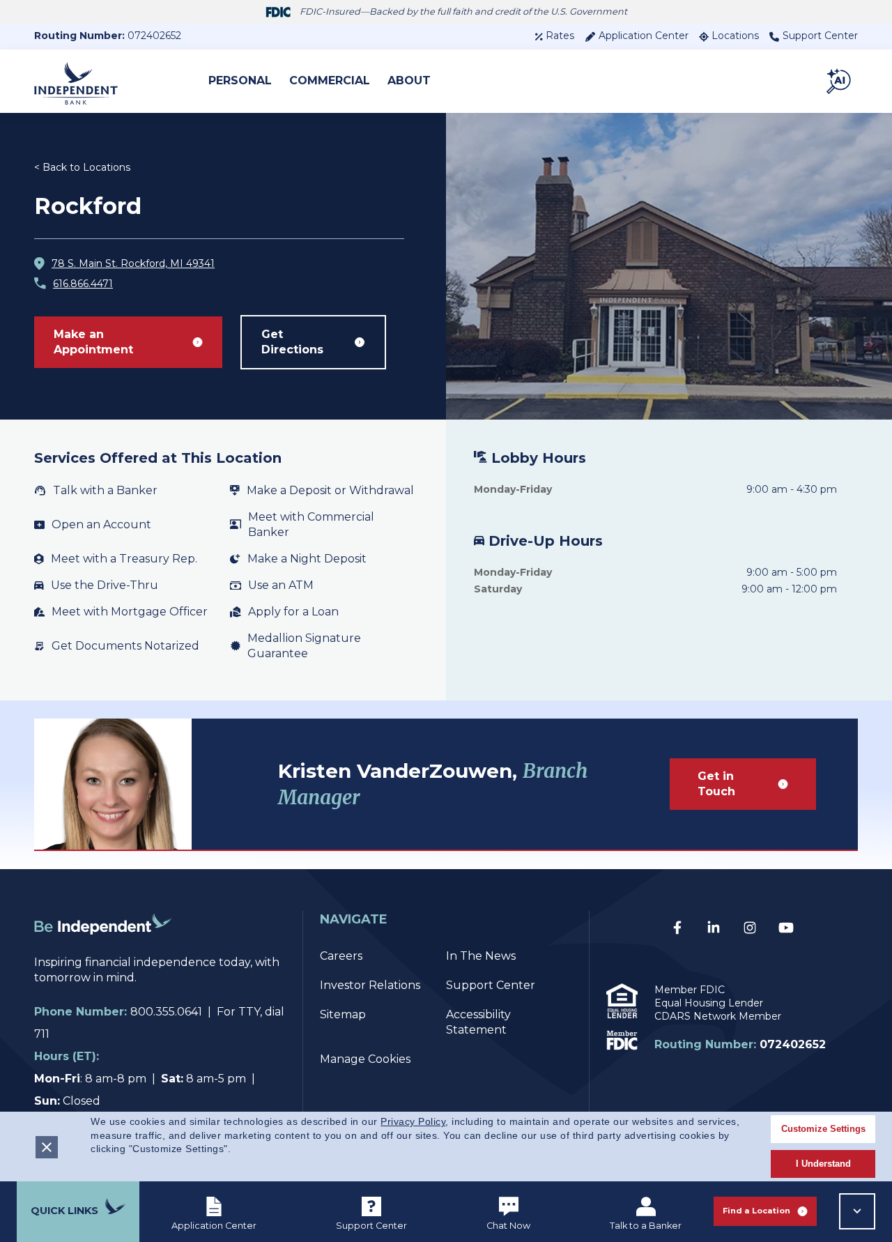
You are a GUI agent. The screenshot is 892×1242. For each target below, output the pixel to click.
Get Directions (292, 342)
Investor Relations (370, 985)
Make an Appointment (93, 342)
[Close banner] (47, 1147)
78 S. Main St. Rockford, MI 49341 (133, 263)
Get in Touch (716, 783)
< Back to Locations (82, 167)
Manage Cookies (365, 1059)
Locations (735, 35)
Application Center (644, 35)
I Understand (823, 1163)
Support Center (820, 35)
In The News (481, 956)
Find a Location (756, 1211)
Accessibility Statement (478, 1022)
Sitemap (343, 1014)
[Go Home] (103, 946)
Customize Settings (823, 1129)
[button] (840, 81)
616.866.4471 (83, 283)
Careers (341, 956)
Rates (560, 35)
